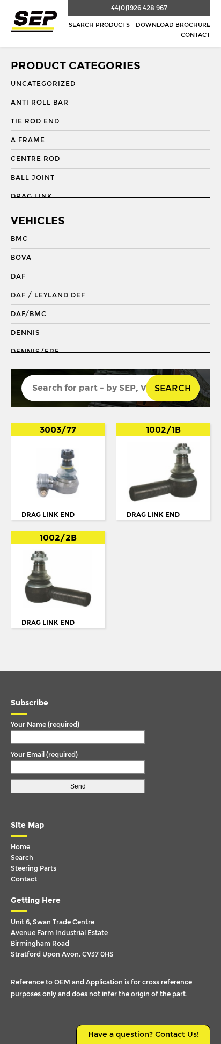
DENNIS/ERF (35, 351)
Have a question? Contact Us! (143, 1034)
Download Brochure (173, 24)
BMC (19, 239)
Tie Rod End (35, 121)
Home (20, 847)
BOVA (21, 257)
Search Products (99, 24)
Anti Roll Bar (40, 102)
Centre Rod (35, 159)
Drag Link (31, 196)
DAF (18, 276)
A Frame (28, 140)
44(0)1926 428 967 (139, 8)
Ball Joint (33, 177)
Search (172, 388)
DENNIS (25, 333)
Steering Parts (33, 868)
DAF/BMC (29, 314)
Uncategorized (43, 83)
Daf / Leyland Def (48, 295)
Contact (195, 35)
